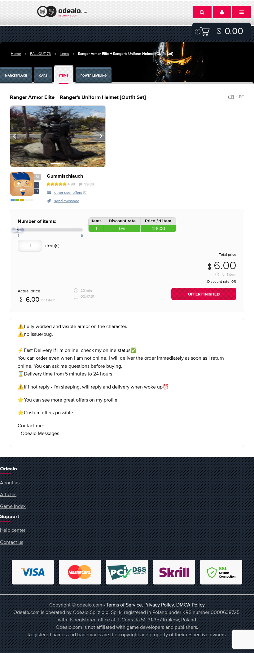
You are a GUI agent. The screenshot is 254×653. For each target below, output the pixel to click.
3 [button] (64, 163)
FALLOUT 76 (40, 53)
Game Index (13, 506)
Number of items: (37, 221)
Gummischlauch (65, 176)
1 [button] (55, 163)
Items (64, 53)
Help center (12, 530)
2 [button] (62, 163)
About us (10, 482)
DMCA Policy (190, 604)
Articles (8, 494)
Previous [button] (14, 136)
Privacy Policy (159, 604)
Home (16, 53)
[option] (57, 136)
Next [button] (101, 136)
